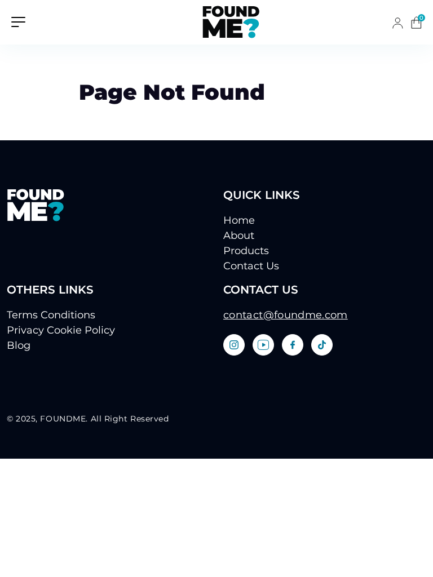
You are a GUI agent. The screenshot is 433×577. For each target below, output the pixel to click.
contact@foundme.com (285, 315)
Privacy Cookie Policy (61, 330)
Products (246, 251)
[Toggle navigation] (18, 21)
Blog (18, 345)
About (238, 235)
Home (239, 220)
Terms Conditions (51, 315)
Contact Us (251, 266)
